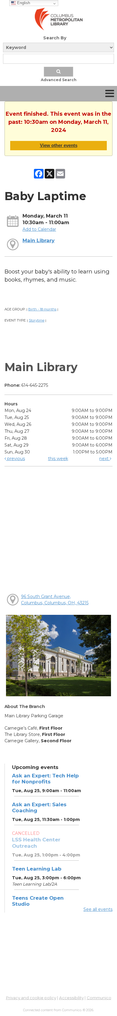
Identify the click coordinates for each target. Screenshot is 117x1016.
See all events (97, 909)
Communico (99, 997)
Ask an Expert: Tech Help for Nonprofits (45, 779)
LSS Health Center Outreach (36, 843)
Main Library (38, 240)
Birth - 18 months (42, 309)
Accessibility (71, 997)
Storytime (36, 320)
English (23, 3)
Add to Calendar (39, 229)
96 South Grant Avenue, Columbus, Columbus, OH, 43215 (54, 600)
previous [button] (15, 458)
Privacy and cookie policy (31, 997)
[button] (109, 93)
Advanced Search (58, 80)
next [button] (104, 458)
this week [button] (58, 458)
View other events (58, 145)
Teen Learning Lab (37, 869)
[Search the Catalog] (58, 72)
